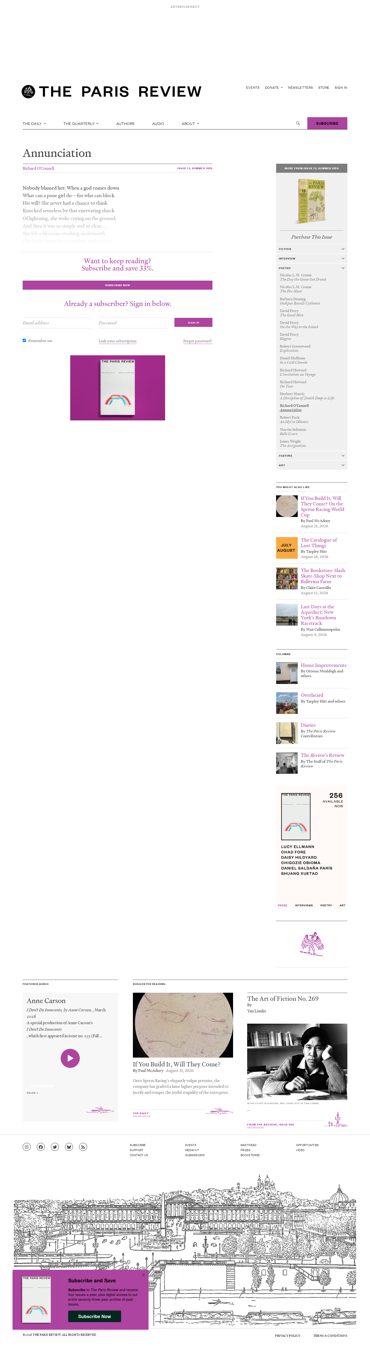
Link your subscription (118, 340)
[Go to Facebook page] (41, 1147)
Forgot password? (197, 340)
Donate (272, 87)
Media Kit (192, 1150)
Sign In (341, 87)
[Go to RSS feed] (83, 1147)
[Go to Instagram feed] (27, 1147)
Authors (125, 123)
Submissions (195, 1155)
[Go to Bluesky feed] (69, 1147)
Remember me (40, 340)
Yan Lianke (256, 1011)
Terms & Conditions (330, 1335)
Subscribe (327, 123)
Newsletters (300, 87)
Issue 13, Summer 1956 (195, 168)
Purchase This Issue (311, 237)
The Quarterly (79, 123)
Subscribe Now (94, 1316)
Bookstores (250, 1155)
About (189, 123)
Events (253, 87)
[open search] (298, 123)
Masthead (249, 1145)
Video (300, 1150)
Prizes (246, 1150)
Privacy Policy (287, 1335)
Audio (158, 123)
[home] (111, 93)
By (249, 1005)
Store (324, 87)
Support (136, 1150)
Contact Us (139, 1155)
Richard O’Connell (38, 168)
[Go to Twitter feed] (55, 1147)
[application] (70, 1083)
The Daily (33, 123)
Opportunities (307, 1145)
